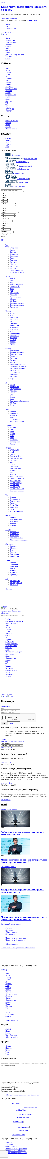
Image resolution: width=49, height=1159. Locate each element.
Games (7, 93)
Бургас (8, 145)
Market (8, 123)
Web (7, 48)
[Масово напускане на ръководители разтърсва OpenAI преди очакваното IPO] (15, 854)
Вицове (8, 85)
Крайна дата (16, 611)
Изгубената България (13, 652)
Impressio (8, 640)
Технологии (11, 28)
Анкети (8, 82)
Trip (6, 105)
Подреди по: (6, 743)
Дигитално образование (14, 54)
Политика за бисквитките (15, 940)
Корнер (8, 629)
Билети (8, 127)
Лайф (7, 627)
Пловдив (8, 140)
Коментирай (5, 706)
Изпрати (4, 723)
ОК (2, 613)
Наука (7, 38)
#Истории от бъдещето (14, 621)
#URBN (8, 111)
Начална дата (6, 611)
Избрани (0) (19, 741)
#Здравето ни (10, 95)
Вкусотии (9, 87)
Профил (9, 694)
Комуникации (10, 42)
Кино (7, 99)
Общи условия (11, 932)
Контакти (9, 930)
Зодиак (8, 97)
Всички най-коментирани (11, 924)
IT (7, 26)
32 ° (2, 240)
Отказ (6, 613)
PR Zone (8, 57)
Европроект (10, 934)
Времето (8, 91)
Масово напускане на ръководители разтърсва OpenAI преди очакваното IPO (24, 861)
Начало (8, 24)
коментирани (12, 809)
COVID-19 (9, 109)
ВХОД (3, 739)
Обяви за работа (11, 121)
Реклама (8, 928)
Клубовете (9, 654)
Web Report (9, 674)
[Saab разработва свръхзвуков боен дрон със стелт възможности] (15, 826)
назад (3, 2)
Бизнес (8, 631)
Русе (7, 147)
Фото (7, 59)
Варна (7, 143)
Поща (7, 125)
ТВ (6, 103)
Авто (7, 80)
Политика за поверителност (16, 938)
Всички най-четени (8, 867)
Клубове (8, 101)
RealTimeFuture (11, 646)
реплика (4, 748)
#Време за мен (11, 89)
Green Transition (11, 644)
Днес (7, 625)
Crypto (7, 46)
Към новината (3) (7, 741)
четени (3, 809)
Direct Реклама (11, 129)
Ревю (7, 52)
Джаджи (8, 44)
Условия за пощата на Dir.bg (16, 1153)
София (8, 138)
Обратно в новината (9, 18)
